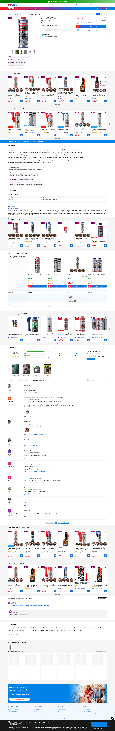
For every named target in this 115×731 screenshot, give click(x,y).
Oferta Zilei (42, 8)
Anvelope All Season (58, 630)
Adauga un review (91, 358)
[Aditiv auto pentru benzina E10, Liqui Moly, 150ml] (32, 324)
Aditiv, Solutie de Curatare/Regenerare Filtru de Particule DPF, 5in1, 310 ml (99, 584)
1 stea (25, 359)
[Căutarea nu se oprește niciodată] (12, 5)
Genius (23, 8)
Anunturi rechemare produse (63, 713)
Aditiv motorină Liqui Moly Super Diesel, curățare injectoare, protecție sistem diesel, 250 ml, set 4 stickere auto (48, 94)
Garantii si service (11, 717)
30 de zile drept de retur (12, 711)
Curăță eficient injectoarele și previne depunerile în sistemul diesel (55, 20)
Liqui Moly (13, 206)
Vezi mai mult (11, 309)
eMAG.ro (85, 706)
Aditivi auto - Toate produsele (83, 627)
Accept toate (99, 722)
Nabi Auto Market (89, 22)
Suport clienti (61, 706)
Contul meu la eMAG (37, 709)
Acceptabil (27, 476)
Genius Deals (36, 8)
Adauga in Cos (93, 26)
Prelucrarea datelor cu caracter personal (91, 713)
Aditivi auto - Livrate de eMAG (96, 627)
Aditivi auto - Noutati (41, 627)
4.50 (50, 16)
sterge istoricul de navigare (101, 651)
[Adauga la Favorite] (91, 30)
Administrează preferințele (99, 728)
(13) (49, 351)
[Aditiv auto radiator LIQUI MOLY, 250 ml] (49, 324)
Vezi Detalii (104, 20)
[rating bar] (37, 352)
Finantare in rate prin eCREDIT (13, 715)
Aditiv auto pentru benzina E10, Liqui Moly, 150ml (32, 335)
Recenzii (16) (26, 141)
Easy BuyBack (29, 8)
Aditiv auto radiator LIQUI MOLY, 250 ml (48, 333)
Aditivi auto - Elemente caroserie (47, 630)
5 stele (25, 351)
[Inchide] (113, 1)
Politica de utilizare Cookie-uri (89, 715)
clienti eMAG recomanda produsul (48, 18)
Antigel (79, 630)
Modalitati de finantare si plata (38, 717)
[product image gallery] (24, 32)
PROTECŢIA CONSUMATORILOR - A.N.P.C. (65, 720)
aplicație (65, 1)
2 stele (25, 357)
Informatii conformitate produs (14, 208)
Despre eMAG (86, 709)
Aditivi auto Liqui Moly (48, 11)
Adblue (75, 630)
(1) (48, 359)
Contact (59, 711)
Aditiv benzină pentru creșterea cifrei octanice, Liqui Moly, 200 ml (15, 333)
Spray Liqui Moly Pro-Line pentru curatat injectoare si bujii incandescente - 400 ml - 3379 (99, 240)
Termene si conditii (87, 711)
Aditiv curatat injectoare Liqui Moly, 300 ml (65, 130)
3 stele (25, 355)
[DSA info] (25, 109)
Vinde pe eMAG (102, 8)
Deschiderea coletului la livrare (13, 709)
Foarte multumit (28, 385)
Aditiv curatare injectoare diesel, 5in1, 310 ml (81, 96)
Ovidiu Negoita (15, 611)
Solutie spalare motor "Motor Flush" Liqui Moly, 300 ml (99, 130)
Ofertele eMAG (18, 8)
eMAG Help (95, 8)
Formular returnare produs (63, 709)
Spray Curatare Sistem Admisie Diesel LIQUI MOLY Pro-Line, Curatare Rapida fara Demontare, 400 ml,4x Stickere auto (65, 93)
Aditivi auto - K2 (58, 627)
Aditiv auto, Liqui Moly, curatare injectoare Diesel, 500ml (81, 333)
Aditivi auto (41, 11)
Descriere (11, 141)
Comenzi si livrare (37, 706)
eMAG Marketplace (36, 715)
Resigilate (48, 8)
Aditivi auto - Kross (49, 627)
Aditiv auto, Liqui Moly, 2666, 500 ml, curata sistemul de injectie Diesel (65, 333)
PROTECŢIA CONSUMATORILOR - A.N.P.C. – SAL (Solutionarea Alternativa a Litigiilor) (69, 717)
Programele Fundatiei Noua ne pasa (90, 717)
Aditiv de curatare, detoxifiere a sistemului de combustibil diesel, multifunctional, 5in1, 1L (82, 583)
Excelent (26, 439)
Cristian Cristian (14, 602)
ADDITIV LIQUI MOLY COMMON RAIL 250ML (65, 240)
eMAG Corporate (36, 713)
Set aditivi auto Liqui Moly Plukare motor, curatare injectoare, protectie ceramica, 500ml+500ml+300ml (99, 333)
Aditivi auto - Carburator (34, 630)
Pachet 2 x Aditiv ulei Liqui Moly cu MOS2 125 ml (97, 274)
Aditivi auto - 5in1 (66, 627)
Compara (105, 14)
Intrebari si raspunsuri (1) (37, 141)
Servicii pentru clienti (13, 706)
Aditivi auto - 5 (73, 627)
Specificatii (17, 141)
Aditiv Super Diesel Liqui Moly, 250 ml (49, 130)
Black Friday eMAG (11, 719)
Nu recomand (27, 450)
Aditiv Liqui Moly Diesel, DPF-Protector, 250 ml (14, 130)
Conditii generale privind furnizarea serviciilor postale (68, 715)
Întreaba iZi (12, 56)
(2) (48, 355)
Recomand (27, 421)
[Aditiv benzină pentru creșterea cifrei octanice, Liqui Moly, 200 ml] (16, 324)
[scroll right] (109, 89)
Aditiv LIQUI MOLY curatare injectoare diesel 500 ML (37, 275)
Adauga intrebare (102, 598)
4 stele (25, 353)
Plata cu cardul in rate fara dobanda (14, 713)
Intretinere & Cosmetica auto (20, 11)
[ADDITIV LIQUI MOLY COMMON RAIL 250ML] (66, 230)
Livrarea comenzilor (36, 711)
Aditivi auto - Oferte (12, 630)
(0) (48, 353)
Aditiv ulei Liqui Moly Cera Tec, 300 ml (32, 128)
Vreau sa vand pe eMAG (19, 699)
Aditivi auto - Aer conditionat (22, 630)
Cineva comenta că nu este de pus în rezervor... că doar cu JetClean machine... (44, 397)
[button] (25, 392)
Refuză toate (99, 725)
